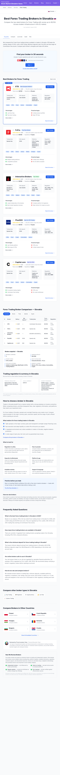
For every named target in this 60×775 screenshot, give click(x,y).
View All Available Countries (29, 635)
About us (48, 3)
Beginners (18, 594)
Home (25, 3)
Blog (42, 3)
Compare (13, 36)
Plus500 (19, 220)
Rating (18, 319)
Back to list (53, 79)
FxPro (17, 130)
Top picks (6, 36)
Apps (30, 3)
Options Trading (9, 598)
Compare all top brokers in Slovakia (13, 437)
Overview (6, 313)
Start (30, 65)
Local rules (19, 36)
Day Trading (8, 594)
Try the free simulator (11, 488)
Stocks (13, 313)
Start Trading (50, 86)
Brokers (36, 3)
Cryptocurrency (29, 594)
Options (26, 313)
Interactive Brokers (23, 177)
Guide (25, 36)
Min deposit (24, 319)
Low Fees (41, 594)
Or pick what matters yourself (30, 68)
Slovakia (16, 7)
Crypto (32, 313)
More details (9, 118)
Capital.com (20, 262)
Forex (19, 313)
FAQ (30, 36)
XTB (17, 86)
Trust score (46, 319)
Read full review (49, 120)
